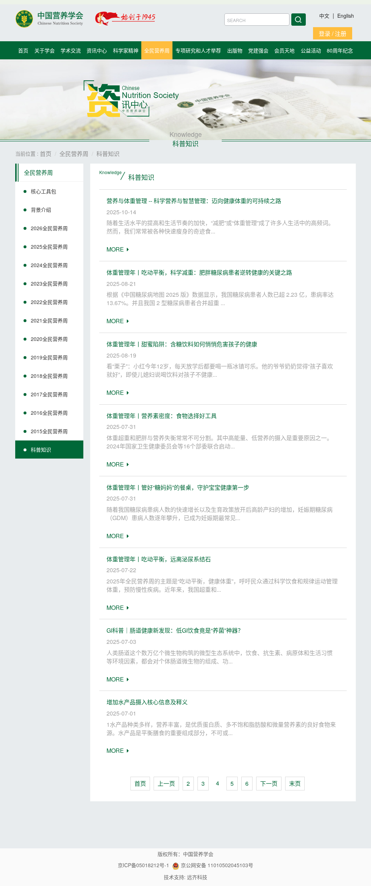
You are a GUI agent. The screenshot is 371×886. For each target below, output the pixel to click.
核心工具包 (43, 191)
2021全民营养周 (49, 320)
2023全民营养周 (49, 283)
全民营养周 (157, 50)
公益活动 (311, 50)
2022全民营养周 (49, 301)
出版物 (234, 50)
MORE (117, 249)
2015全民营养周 (49, 431)
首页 (23, 50)
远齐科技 (197, 877)
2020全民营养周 (49, 338)
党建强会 (258, 50)
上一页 (166, 783)
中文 (325, 15)
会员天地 (284, 50)
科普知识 (41, 449)
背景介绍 (41, 209)
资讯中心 (97, 50)
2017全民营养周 (49, 394)
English (345, 15)
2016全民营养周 (49, 412)
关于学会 (44, 50)
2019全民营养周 (49, 357)
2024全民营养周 (49, 265)
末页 (295, 783)
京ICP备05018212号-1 (143, 865)
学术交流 (71, 50)
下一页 (269, 783)
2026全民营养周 (49, 228)
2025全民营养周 (49, 246)
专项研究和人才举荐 (198, 50)
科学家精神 (125, 50)
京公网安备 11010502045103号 (216, 865)
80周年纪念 (340, 50)
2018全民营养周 (49, 375)
